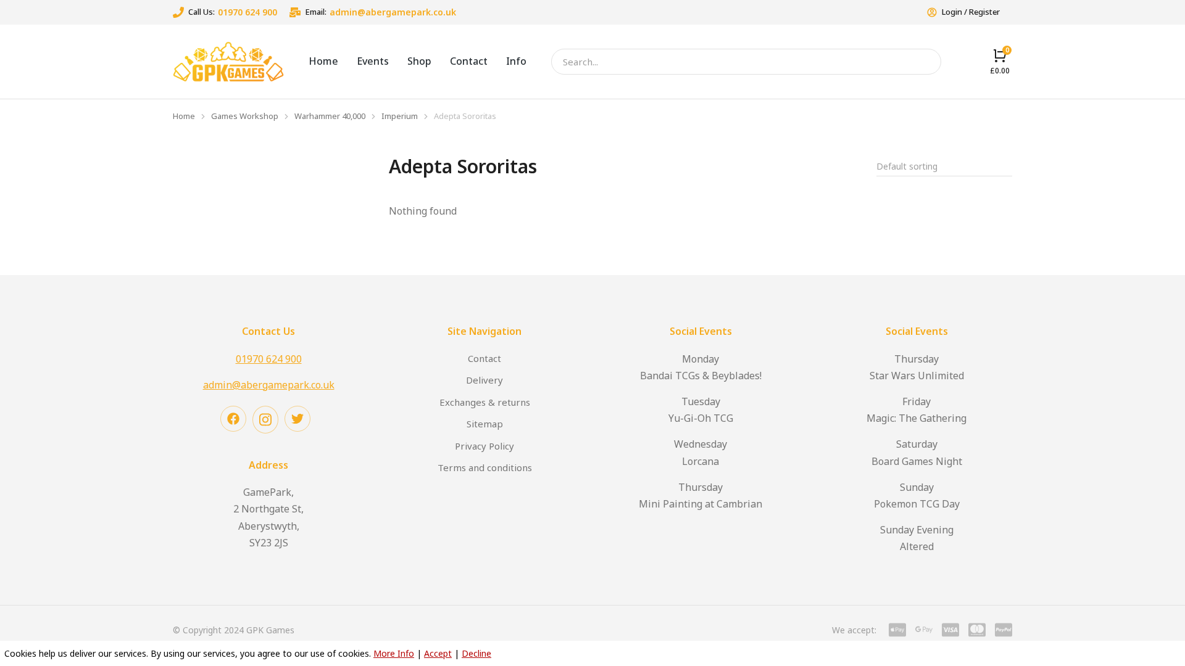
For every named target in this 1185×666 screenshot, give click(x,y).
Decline (476, 653)
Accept (438, 653)
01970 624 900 (247, 12)
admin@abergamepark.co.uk (393, 12)
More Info (393, 653)
